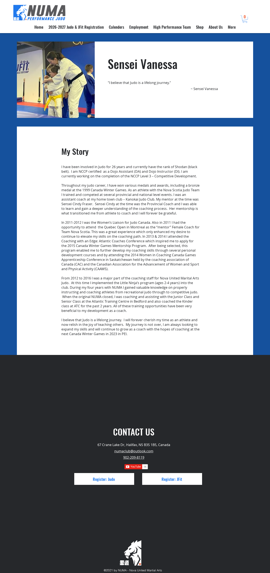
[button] (244, 19)
